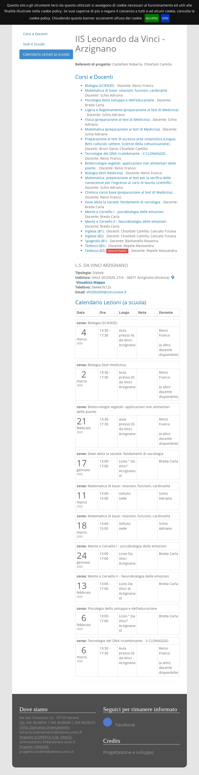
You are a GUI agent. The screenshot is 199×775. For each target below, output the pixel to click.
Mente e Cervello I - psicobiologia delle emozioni (125, 211)
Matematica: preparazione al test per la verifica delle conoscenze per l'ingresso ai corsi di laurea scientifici (128, 180)
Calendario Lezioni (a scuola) (46, 54)
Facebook (124, 725)
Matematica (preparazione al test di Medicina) (123, 129)
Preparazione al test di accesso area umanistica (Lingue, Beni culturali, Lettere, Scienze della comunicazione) (130, 141)
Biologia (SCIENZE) (100, 85)
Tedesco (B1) (95, 245)
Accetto (152, 18)
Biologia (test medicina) (104, 173)
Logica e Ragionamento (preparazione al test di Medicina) (131, 109)
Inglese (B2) (95, 236)
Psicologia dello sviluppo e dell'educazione (120, 100)
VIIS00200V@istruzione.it (106, 292)
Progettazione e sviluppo (128, 752)
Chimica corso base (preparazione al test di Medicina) (129, 192)
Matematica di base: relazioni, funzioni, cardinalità (126, 90)
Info (165, 18)
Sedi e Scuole (34, 44)
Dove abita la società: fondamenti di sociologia (123, 202)
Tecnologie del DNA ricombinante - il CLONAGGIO (125, 153)
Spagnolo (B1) (96, 241)
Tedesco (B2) (106, 250)
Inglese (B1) (95, 231)
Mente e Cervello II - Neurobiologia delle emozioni (126, 221)
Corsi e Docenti (35, 34)
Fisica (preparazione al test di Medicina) (118, 119)
